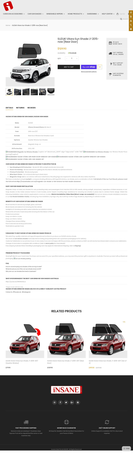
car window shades (21, 239)
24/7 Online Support (107, 428)
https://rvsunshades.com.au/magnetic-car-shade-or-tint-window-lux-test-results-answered (49, 181)
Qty (59, 58)
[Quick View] (31, 345)
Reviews (32, 107)
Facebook (17, 292)
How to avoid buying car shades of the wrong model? (24, 267)
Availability (61, 53)
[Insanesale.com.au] (66, 389)
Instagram (27, 292)
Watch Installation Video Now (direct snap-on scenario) (72, 194)
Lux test (28, 179)
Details (9, 107)
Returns (20, 107)
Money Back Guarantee (66, 428)
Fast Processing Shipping (25, 428)
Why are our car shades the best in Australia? (21, 271)
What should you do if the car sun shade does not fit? (23, 269)
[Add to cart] (25, 345)
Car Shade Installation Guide (19, 197)
